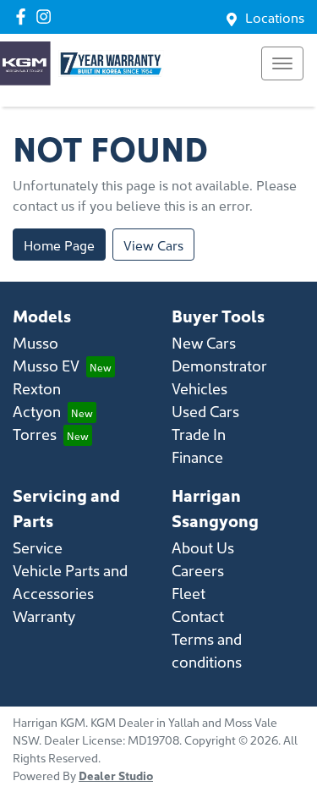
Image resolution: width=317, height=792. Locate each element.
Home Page (59, 244)
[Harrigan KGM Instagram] (47, 16)
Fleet (188, 592)
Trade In (199, 433)
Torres (35, 433)
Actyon (37, 410)
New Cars (204, 342)
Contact (198, 615)
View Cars (153, 244)
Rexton (37, 388)
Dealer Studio (116, 775)
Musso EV (46, 365)
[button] (282, 63)
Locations (274, 17)
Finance (197, 456)
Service (38, 547)
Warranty (44, 615)
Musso (35, 342)
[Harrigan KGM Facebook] (24, 16)
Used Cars (205, 410)
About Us (203, 547)
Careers (198, 569)
